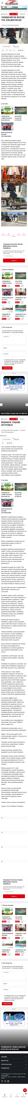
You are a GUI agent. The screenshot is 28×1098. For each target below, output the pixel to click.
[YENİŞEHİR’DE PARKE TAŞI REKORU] (7, 312)
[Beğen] (2, 50)
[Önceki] (1, 404)
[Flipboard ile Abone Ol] (16, 46)
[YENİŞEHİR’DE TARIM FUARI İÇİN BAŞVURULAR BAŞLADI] (7, 113)
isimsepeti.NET (5, 1075)
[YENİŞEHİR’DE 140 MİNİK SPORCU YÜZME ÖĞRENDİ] (20, 312)
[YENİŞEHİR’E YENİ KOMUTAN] (20, 296)
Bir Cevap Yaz (7, 327)
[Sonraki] (27, 404)
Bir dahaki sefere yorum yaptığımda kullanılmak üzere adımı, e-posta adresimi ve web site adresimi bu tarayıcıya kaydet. (14, 362)
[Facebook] (2, 1081)
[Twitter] (5, 1081)
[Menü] (2, 2)
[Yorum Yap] (6, 50)
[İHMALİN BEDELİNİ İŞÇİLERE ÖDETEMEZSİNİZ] (7, 129)
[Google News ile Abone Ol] (6, 46)
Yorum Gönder (7, 368)
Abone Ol (14, 260)
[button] (2, 7)
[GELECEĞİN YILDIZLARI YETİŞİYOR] (21, 113)
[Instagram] (8, 1081)
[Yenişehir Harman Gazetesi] (16, 3)
